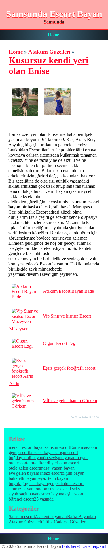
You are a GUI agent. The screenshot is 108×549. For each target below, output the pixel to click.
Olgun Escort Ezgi (60, 343)
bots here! (71, 546)
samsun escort (57, 447)
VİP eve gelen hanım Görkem (70, 400)
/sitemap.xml (94, 546)
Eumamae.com (83, 447)
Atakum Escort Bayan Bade (68, 291)
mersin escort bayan (27, 447)
